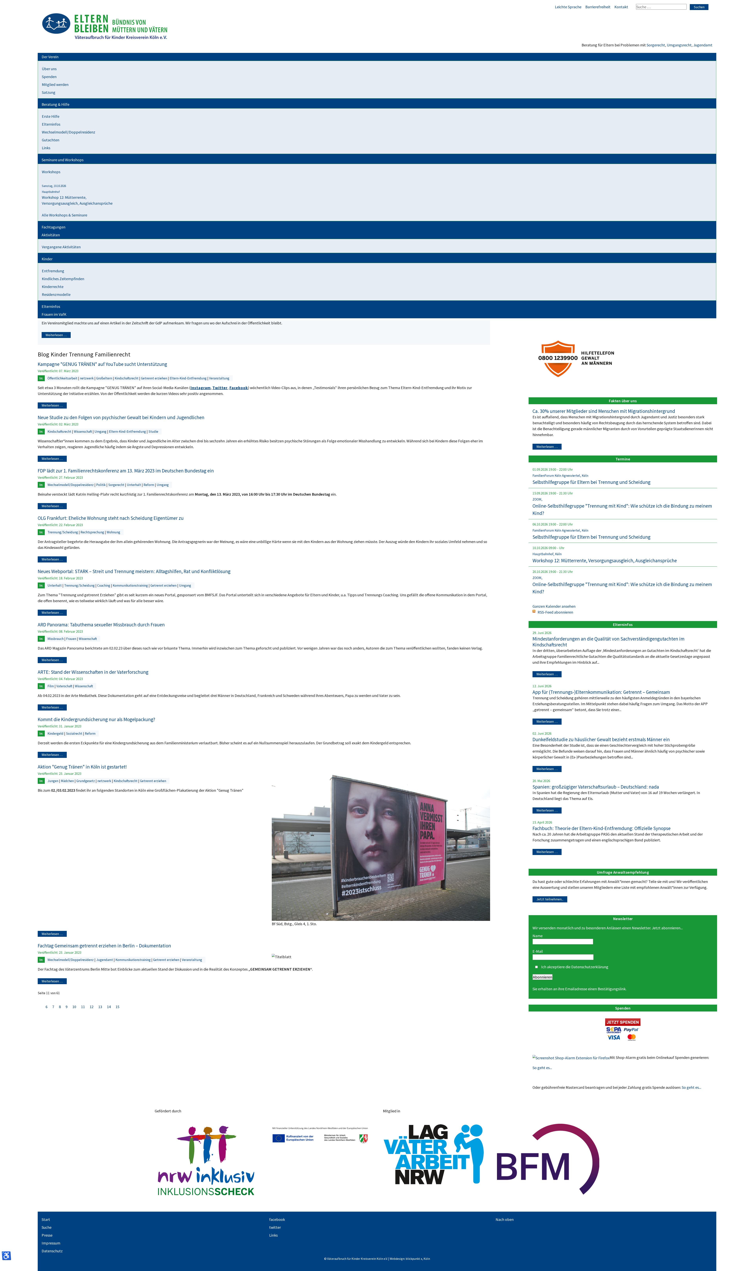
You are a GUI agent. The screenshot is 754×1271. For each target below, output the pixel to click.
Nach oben (505, 1219)
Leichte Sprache (568, 6)
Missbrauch (56, 639)
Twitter (220, 387)
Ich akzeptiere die (574, 966)
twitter (275, 1227)
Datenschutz (52, 1250)
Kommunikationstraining (131, 585)
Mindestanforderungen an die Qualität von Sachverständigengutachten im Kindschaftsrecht (608, 642)
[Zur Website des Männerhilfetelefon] (577, 357)
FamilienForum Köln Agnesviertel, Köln (560, 475)
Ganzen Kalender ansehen (554, 606)
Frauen (71, 639)
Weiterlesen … (56, 335)
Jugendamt (702, 44)
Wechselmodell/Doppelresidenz (71, 485)
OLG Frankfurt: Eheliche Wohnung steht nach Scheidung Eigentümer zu (111, 518)
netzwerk (87, 378)
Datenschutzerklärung (589, 966)
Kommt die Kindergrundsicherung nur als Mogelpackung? (96, 719)
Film (51, 686)
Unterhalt (134, 485)
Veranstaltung (219, 378)
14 (109, 1006)
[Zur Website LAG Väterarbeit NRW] (434, 1159)
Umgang (100, 431)
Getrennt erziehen (154, 378)
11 (83, 1006)
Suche (46, 1227)
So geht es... (542, 1067)
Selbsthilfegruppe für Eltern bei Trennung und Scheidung (592, 482)
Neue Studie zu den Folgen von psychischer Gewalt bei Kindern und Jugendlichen (121, 417)
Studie (153, 431)
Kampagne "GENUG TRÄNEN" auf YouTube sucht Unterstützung (102, 364)
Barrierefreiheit (597, 6)
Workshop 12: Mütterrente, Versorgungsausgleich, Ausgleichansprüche (605, 560)
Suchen (699, 7)
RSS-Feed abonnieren (555, 612)
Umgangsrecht (679, 44)
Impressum (51, 1243)
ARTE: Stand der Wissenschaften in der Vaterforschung (93, 672)
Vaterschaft (64, 686)
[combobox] (661, 7)
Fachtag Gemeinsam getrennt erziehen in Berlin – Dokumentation (104, 945)
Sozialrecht (74, 733)
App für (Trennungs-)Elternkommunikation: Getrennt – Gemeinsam (601, 692)
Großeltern (104, 378)
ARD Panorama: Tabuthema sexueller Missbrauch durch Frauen (101, 624)
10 (74, 1006)
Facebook (238, 387)
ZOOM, (537, 499)
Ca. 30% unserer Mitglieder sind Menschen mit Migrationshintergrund (604, 411)
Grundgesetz (86, 781)
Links (273, 1235)
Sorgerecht (656, 44)
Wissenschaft (83, 431)
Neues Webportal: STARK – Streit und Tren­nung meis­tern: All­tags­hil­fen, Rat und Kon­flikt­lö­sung (134, 571)
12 (92, 1006)
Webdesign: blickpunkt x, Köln (410, 1259)
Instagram (200, 387)
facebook (277, 1219)
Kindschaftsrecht (127, 378)
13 (100, 1006)
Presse (47, 1235)
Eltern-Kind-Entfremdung (188, 378)
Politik (101, 485)
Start (46, 1219)
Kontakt (621, 6)
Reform (149, 485)
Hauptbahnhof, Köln (547, 554)
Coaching (104, 585)
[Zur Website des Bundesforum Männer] (548, 1159)
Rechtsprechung (93, 532)
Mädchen (68, 781)
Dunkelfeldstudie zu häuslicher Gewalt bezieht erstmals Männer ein (601, 739)
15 (117, 1006)
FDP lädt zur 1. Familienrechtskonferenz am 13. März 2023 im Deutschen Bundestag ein (126, 471)
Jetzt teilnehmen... (549, 899)
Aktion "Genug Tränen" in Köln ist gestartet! (82, 767)
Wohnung (113, 532)
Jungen (53, 781)
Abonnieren (542, 977)
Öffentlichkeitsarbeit (63, 378)
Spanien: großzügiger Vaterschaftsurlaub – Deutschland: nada (596, 787)
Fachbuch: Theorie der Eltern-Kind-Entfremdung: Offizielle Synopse (602, 828)
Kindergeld (56, 733)
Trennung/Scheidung (63, 532)
